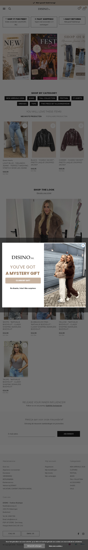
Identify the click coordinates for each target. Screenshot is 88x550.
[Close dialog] (83, 245)
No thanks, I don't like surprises (23, 288)
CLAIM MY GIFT (23, 280)
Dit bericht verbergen (34, 546)
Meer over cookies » (55, 546)
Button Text (23, 295)
